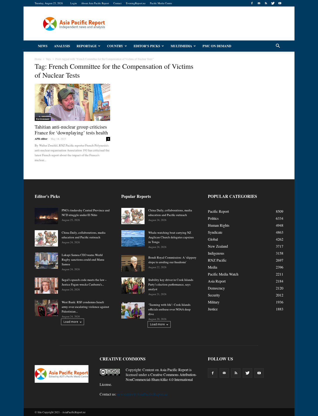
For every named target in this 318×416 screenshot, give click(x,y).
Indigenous (216, 253)
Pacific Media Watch (223, 274)
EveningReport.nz (135, 3)
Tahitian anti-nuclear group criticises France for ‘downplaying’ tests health (71, 129)
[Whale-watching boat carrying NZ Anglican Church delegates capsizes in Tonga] (133, 238)
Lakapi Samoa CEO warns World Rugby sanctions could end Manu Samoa (83, 259)
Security (214, 295)
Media (212, 267)
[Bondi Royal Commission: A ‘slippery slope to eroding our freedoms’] (133, 263)
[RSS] (265, 3)
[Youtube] (279, 3)
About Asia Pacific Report (95, 3)
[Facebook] (251, 3)
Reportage (87, 45)
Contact (117, 3)
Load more (71, 322)
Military (214, 302)
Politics (213, 218)
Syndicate (215, 232)
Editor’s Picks (147, 45)
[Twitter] (272, 3)
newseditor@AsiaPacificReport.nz (142, 394)
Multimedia (181, 45)
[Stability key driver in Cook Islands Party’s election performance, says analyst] (133, 285)
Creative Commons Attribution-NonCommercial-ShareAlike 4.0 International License (148, 379)
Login (73, 3)
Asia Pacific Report (174, 369)
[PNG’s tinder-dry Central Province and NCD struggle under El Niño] (46, 216)
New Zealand (218, 246)
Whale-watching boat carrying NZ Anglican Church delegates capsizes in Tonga (171, 237)
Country (115, 45)
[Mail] (258, 3)
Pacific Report (218, 211)
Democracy (216, 288)
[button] (277, 46)
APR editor (41, 139)
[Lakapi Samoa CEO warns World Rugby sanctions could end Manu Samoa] (46, 261)
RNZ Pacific (217, 260)
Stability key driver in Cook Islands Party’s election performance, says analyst (170, 284)
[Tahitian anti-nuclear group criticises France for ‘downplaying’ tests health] (72, 102)
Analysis (62, 45)
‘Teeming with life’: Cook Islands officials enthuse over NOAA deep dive (169, 309)
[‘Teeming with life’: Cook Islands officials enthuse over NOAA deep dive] (133, 310)
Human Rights (218, 225)
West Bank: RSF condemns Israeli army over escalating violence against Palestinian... (85, 306)
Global (213, 239)
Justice (213, 308)
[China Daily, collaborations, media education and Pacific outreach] (46, 238)
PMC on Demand (217, 45)
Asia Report (217, 281)
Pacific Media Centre (161, 3)
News (42, 45)
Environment (42, 118)
